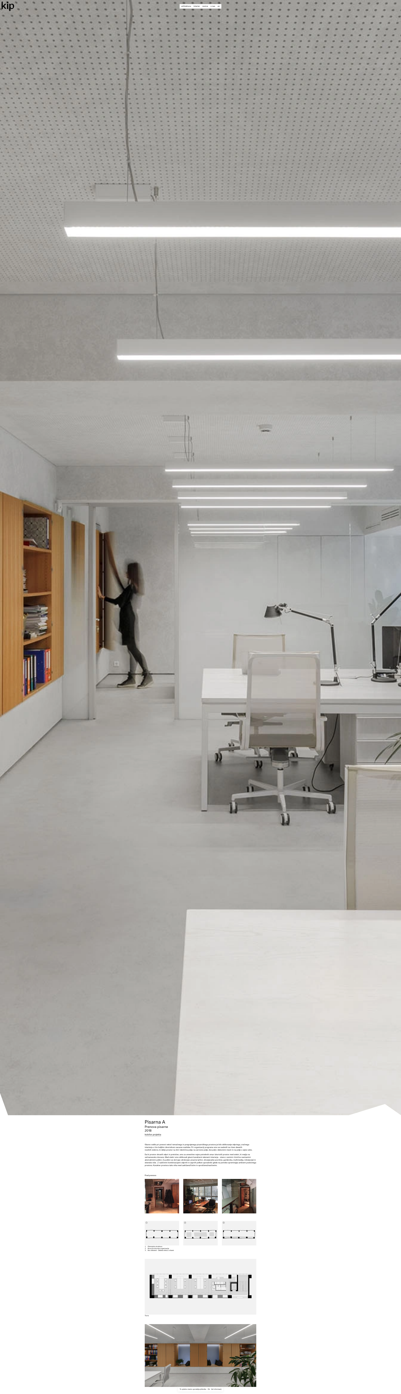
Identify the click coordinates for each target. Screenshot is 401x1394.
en (219, 6)
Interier (197, 6)
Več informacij (216, 1389)
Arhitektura (186, 6)
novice (205, 6)
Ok (209, 1389)
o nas (213, 6)
